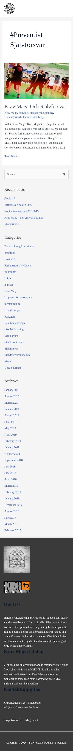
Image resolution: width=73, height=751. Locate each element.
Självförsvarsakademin (31, 112)
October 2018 (12, 453)
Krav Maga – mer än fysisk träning (23, 217)
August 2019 (11, 415)
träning (49, 112)
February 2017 (12, 530)
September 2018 (13, 460)
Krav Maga (10, 112)
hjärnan (8, 284)
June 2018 (10, 472)
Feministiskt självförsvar (18, 265)
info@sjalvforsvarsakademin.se (21, 707)
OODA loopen (12, 310)
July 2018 (9, 466)
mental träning (12, 303)
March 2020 (11, 402)
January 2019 (11, 447)
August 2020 (11, 396)
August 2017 (11, 511)
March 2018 (11, 485)
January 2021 (11, 389)
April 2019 (10, 434)
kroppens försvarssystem (18, 297)
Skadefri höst (11, 223)
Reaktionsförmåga (14, 322)
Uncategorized (12, 117)
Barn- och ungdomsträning (19, 246)
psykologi (9, 316)
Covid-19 (9, 198)
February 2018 (12, 492)
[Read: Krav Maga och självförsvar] (36, 80)
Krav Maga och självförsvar (35, 106)
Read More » (11, 157)
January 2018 (11, 498)
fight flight (10, 271)
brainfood (9, 252)
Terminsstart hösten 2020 (18, 204)
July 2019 (9, 421)
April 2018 (10, 479)
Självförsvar (11, 348)
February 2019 (12, 440)
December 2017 (13, 504)
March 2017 (11, 524)
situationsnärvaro (13, 342)
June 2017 (10, 517)
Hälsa (7, 278)
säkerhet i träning (14, 329)
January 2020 (11, 409)
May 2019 (10, 428)
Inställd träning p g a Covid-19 (21, 211)
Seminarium (11, 335)
